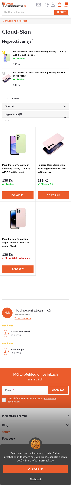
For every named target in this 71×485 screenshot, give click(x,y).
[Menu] (66, 4)
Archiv (6, 431)
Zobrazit (18, 269)
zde (51, 460)
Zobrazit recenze (23, 318)
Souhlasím (37, 469)
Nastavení (35, 479)
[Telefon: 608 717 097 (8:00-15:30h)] (47, 4)
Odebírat (58, 390)
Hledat (61, 12)
